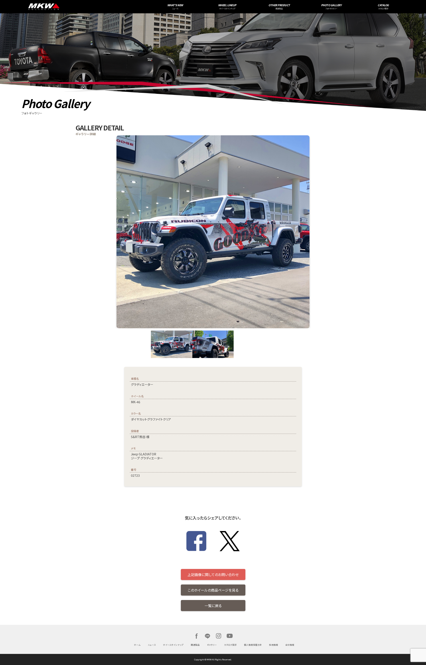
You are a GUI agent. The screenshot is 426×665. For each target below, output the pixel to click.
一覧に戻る (213, 605)
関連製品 (195, 644)
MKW (92, 6)
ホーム (137, 644)
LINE (207, 635)
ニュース (152, 644)
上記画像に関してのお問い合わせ (213, 574)
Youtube (229, 635)
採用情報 (273, 644)
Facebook (196, 635)
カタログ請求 (230, 644)
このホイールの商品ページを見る (213, 590)
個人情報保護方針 (253, 644)
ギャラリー (212, 644)
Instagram (218, 635)
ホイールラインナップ (173, 644)
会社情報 (289, 644)
